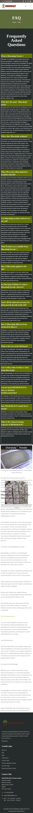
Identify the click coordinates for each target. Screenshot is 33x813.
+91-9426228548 (8, 1)
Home (14, 22)
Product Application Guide (9, 763)
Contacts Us (5, 758)
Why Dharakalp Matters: (8, 616)
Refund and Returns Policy (9, 768)
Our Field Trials (6, 766)
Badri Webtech (21, 811)
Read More (5, 741)
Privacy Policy (5, 760)
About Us (4, 750)
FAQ (3, 752)
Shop (3, 755)
